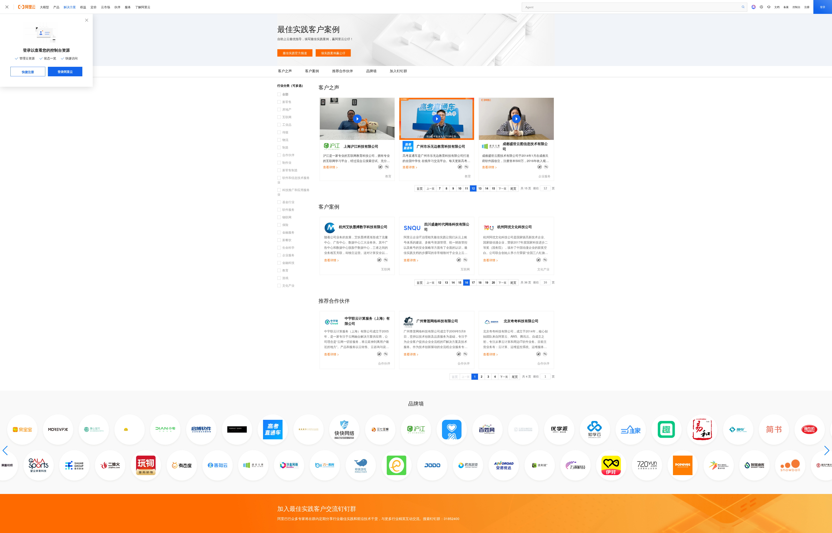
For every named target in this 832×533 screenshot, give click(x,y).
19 (486, 282)
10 (459, 188)
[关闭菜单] (7, 7)
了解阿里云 (142, 7)
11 (466, 188)
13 (479, 188)
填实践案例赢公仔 (333, 53)
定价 (94, 7)
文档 (777, 7)
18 (479, 282)
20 (493, 282)
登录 (822, 7)
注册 (806, 7)
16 (466, 282)
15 (493, 188)
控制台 (796, 7)
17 (473, 282)
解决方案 (70, 7)
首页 (420, 188)
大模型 (44, 7)
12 (473, 188)
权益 (83, 7)
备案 (786, 7)
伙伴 (117, 7)
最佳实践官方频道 (295, 53)
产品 (56, 7)
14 (486, 188)
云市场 (105, 7)
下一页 (502, 188)
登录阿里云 (65, 71)
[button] (5, 450)
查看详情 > (330, 167)
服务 (128, 7)
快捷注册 (28, 72)
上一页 (430, 188)
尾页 (513, 188)
